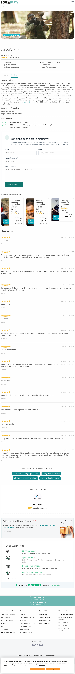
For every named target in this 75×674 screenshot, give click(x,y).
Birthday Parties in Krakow (25, 478)
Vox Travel (37, 505)
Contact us (5, 635)
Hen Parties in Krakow (50, 478)
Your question (10, 166)
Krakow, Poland (7, 55)
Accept (53, 669)
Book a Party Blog (7, 620)
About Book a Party (8, 614)
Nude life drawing (45, 623)
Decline (37, 669)
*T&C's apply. (11, 578)
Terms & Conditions (23, 655)
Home (6, 5)
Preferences (22, 669)
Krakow (17, 5)
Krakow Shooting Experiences (26, 474)
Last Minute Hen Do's (27, 617)
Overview (5, 75)
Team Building (24, 629)
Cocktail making (44, 617)
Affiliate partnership (8, 632)
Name (7, 149)
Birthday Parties (25, 626)
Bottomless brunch (45, 620)
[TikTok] (42, 648)
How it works (5, 617)
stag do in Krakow (27, 102)
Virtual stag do (63, 622)
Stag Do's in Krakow (51, 474)
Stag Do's (11, 5)
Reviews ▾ (14, 58)
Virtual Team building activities (65, 618)
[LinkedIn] (38, 648)
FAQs (3, 626)
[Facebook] (33, 648)
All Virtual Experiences (65, 614)
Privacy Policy (38, 655)
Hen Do (22, 614)
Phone (11, 158)
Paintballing (43, 614)
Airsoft (6, 49)
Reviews (14, 75)
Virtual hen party (63, 625)
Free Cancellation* (39, 597)
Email (40, 149)
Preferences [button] (42, 665)
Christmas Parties (26, 632)
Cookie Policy (50, 655)
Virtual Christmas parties (63, 629)
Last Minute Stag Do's (27, 623)
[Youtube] (35, 648)
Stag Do (23, 620)
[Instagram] (40, 648)
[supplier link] (37, 503)
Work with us (5, 629)
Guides (3, 623)
